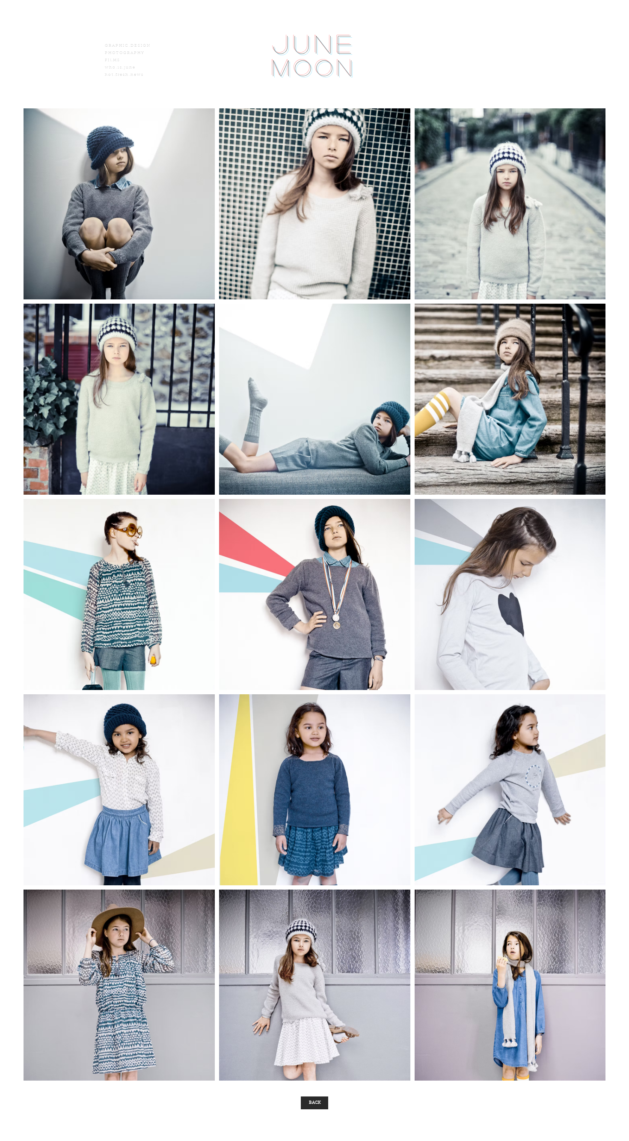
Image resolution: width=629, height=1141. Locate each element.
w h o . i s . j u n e (120, 67)
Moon (314, 67)
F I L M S (112, 60)
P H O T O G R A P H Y (124, 53)
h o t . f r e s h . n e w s (124, 75)
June (314, 43)
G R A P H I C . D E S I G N (127, 46)
